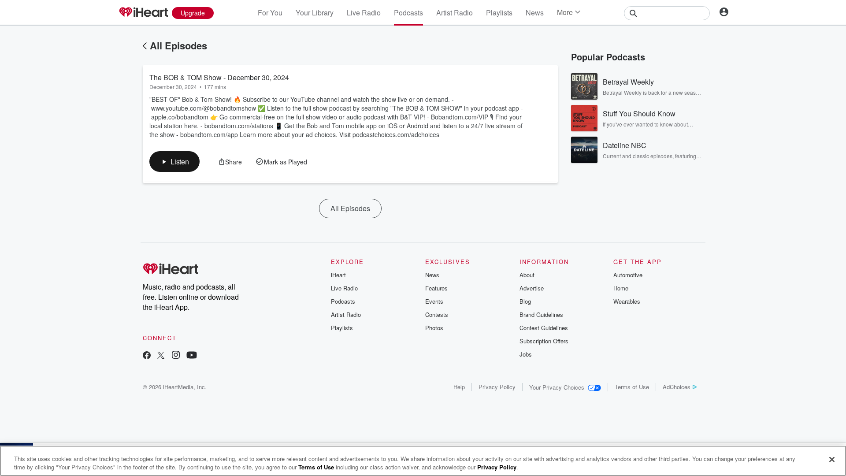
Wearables (626, 301)
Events (434, 301)
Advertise (531, 288)
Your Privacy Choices (556, 387)
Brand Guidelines (541, 314)
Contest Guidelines (543, 328)
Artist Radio (454, 12)
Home (620, 288)
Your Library (315, 12)
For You (270, 12)
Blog (525, 301)
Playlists (499, 12)
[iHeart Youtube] (191, 356)
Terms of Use (632, 387)
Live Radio (364, 12)
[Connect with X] (160, 356)
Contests (436, 314)
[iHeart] (143, 13)
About (526, 275)
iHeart (338, 275)
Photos (434, 328)
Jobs (525, 354)
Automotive (627, 275)
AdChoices (676, 387)
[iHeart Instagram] (176, 356)
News (535, 12)
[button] (174, 161)
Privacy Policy (497, 387)
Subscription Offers (543, 341)
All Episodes (178, 45)
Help (459, 387)
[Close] (832, 459)
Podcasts (408, 12)
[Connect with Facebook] (147, 356)
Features (436, 288)
